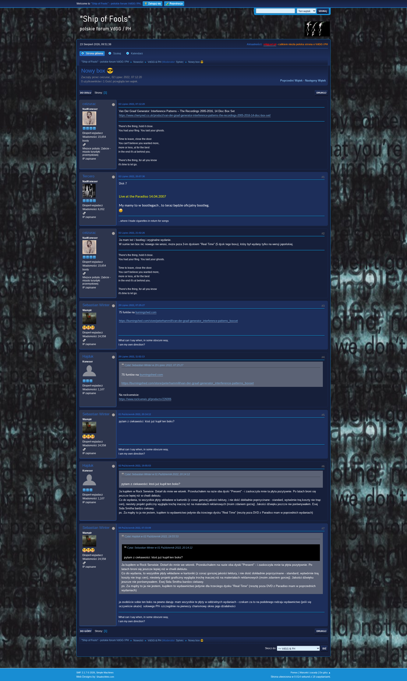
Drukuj (321, 92)
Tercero (88, 176)
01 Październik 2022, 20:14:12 (134, 414)
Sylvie (179, 61)
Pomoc (294, 672)
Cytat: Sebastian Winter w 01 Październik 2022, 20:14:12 (157, 474)
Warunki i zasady (309, 672)
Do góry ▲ (325, 672)
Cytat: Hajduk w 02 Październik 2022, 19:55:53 (151, 536)
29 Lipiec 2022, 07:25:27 (131, 305)
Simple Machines (105, 672)
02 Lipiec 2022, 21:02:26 (131, 233)
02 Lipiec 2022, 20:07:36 (131, 176)
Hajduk (87, 356)
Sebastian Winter (96, 305)
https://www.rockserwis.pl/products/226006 (145, 399)
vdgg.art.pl (269, 44)
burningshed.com (145, 312)
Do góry (85, 631)
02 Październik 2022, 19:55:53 (134, 465)
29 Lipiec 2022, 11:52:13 (131, 356)
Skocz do (270, 648)
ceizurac (89, 104)
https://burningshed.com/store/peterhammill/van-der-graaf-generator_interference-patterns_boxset (178, 320)
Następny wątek (315, 80)
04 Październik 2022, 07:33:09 (134, 528)
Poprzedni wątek (291, 80)
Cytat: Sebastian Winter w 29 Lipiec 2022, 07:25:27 (154, 365)
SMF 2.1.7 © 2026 (85, 672)
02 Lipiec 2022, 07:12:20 (131, 104)
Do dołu (85, 92)
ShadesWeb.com (105, 676)
